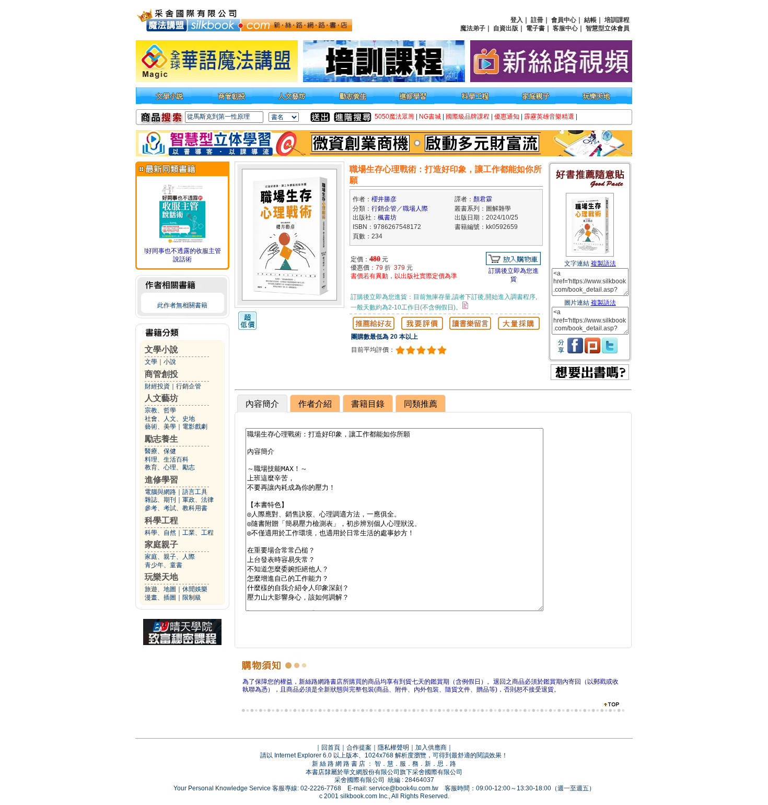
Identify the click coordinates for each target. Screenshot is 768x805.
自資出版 (505, 28)
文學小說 (161, 349)
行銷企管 (188, 386)
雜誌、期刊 (160, 499)
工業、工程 (198, 532)
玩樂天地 (161, 576)
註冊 (537, 20)
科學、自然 (160, 532)
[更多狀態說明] (465, 305)
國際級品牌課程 (468, 116)
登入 (516, 20)
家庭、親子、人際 (170, 556)
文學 (151, 361)
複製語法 (603, 263)
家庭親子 (161, 544)
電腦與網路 (160, 492)
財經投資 (157, 386)
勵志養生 (161, 438)
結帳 (590, 20)
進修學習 (161, 479)
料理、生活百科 (167, 459)
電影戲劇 (194, 426)
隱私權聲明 (393, 747)
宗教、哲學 (160, 410)
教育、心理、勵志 (170, 467)
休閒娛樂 (194, 589)
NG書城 (430, 116)
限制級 (191, 597)
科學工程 (161, 520)
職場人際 (415, 208)
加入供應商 (431, 747)
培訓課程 (617, 20)
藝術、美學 (160, 426)
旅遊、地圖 (160, 589)
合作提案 (358, 747)
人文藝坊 (161, 398)
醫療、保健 (160, 451)
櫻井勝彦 (384, 199)
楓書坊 (387, 217)
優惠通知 (506, 116)
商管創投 (161, 374)
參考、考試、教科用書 (176, 508)
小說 (170, 361)
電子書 (535, 28)
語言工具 (194, 492)
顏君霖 (482, 199)
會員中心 (563, 20)
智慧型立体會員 (608, 28)
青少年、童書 (163, 565)
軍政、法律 (198, 499)
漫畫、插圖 (160, 597)
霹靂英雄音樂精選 (549, 116)
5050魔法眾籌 (394, 116)
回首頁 (330, 747)
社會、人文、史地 (170, 418)
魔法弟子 (472, 28)
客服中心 (565, 28)
